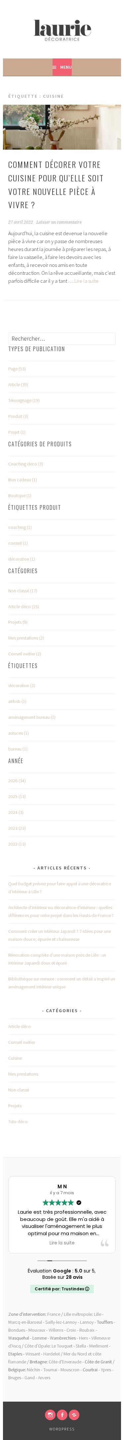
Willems (56, 1330)
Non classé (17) (22, 591)
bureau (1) (17, 749)
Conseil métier (21, 1042)
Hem (83, 1338)
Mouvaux (36, 1330)
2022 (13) (17, 844)
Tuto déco (17, 1122)
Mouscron (70, 1370)
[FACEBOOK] (62, 1415)
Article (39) (18, 385)
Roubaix (87, 1330)
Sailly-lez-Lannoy (61, 1322)
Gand (29, 1378)
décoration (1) (21, 559)
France (53, 1314)
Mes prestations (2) (26, 638)
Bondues (16, 1330)
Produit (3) (18, 416)
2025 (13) (17, 796)
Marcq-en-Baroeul (25, 1322)
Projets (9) (17, 622)
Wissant (32, 1354)
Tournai (50, 1370)
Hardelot (51, 1354)
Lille (97, 1314)
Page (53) (17, 369)
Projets (14, 1106)
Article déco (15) (23, 606)
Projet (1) (16, 432)
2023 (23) (17, 828)
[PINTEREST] (74, 1415)
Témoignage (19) (24, 400)
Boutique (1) (19, 495)
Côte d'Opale (37, 1346)
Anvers (44, 1378)
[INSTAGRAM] (50, 1415)
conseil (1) (18, 543)
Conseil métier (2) (24, 654)
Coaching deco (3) (25, 464)
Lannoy (87, 1322)
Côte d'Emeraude (65, 1362)
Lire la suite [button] (62, 1243)
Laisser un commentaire (59, 222)
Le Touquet (62, 1346)
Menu (66, 67)
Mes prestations (23, 1074)
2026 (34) (17, 781)
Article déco (19, 1026)
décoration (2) (21, 685)
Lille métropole (78, 1314)
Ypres (106, 1370)
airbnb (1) (17, 701)
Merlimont (98, 1346)
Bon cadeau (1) (22, 480)
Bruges (14, 1378)
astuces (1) (18, 733)
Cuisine (15, 1058)
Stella (81, 1346)
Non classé (18, 1090)
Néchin (33, 1370)
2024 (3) (15, 812)
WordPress (62, 1428)
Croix (71, 1330)
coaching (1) (20, 527)
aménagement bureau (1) (32, 717)
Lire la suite (86, 280)
